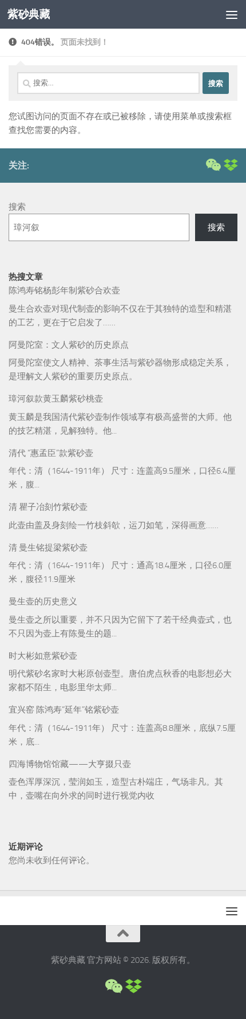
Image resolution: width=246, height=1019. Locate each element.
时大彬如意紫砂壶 (43, 656)
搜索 (17, 207)
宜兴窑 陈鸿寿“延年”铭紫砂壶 (64, 710)
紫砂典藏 (28, 14)
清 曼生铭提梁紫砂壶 (48, 547)
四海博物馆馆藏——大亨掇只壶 (70, 764)
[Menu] (231, 14)
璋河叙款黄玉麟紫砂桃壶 (56, 399)
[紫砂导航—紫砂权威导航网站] (230, 165)
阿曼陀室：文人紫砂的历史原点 (69, 345)
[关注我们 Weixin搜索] (212, 165)
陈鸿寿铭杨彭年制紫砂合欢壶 (64, 290)
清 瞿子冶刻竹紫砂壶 (48, 507)
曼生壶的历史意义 (43, 601)
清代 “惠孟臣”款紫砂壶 (51, 453)
